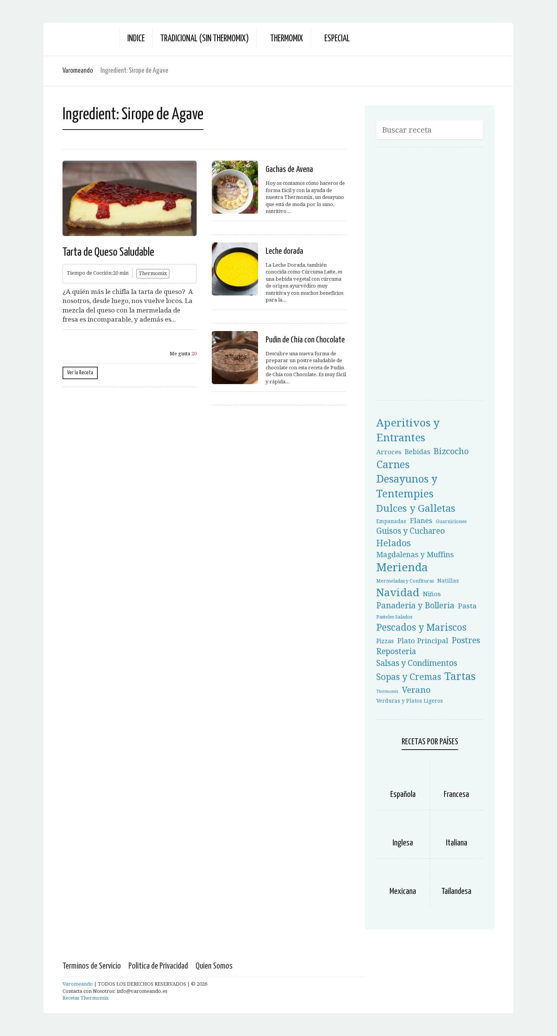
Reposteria (396, 651)
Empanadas (391, 521)
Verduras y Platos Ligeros (409, 701)
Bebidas (417, 452)
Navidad (397, 592)
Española (403, 794)
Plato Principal (422, 640)
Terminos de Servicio (92, 966)
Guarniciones (451, 521)
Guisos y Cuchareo (410, 531)
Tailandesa (456, 891)
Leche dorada (284, 251)
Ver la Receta (80, 372)
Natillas (448, 580)
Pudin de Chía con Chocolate (305, 340)
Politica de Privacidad (158, 966)
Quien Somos (214, 966)
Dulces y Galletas (415, 508)
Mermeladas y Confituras (405, 581)
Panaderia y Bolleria (415, 605)
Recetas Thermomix (86, 998)
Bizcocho (451, 451)
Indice (136, 38)
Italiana (456, 843)
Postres (466, 640)
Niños (432, 594)
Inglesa (403, 843)
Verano (416, 690)
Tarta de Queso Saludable (108, 252)
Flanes (421, 520)
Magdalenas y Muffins (415, 554)
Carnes (393, 464)
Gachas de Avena (289, 169)
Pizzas (385, 641)
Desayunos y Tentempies (406, 486)
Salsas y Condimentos (416, 663)
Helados (393, 543)
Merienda (402, 567)
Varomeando (78, 70)
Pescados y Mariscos (421, 627)
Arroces (388, 452)
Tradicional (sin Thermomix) (204, 38)
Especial (337, 38)
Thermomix (286, 38)
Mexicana (403, 891)
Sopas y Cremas (408, 677)
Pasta (467, 606)
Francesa (456, 794)
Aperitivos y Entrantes (408, 430)
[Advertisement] (433, 276)
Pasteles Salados (394, 617)
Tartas (460, 676)
